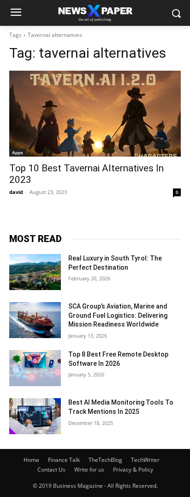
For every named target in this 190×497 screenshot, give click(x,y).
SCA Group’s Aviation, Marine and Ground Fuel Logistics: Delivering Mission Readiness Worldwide (117, 315)
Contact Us (51, 469)
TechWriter (145, 460)
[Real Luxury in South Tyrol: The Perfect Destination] (35, 272)
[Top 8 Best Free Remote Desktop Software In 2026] (35, 368)
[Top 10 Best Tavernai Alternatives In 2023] (95, 114)
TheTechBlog (105, 460)
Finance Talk (64, 460)
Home (31, 460)
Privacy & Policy (133, 469)
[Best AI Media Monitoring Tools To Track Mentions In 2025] (35, 416)
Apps (17, 152)
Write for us (89, 469)
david (16, 191)
